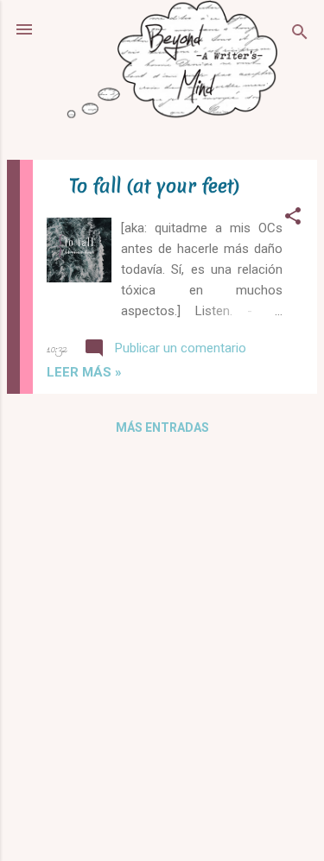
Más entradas (162, 427)
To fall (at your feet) (154, 186)
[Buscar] (299, 35)
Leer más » (84, 372)
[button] (293, 219)
